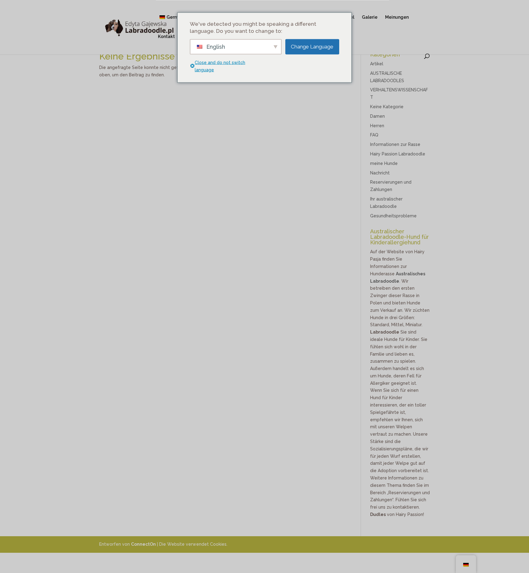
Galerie (369, 17)
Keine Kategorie (386, 106)
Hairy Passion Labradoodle (397, 153)
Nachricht (380, 172)
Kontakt (166, 36)
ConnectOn (143, 544)
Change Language (312, 47)
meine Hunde (384, 163)
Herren (377, 125)
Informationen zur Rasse (395, 144)
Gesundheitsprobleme (393, 215)
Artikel (376, 63)
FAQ (374, 134)
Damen (377, 116)
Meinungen (397, 17)
